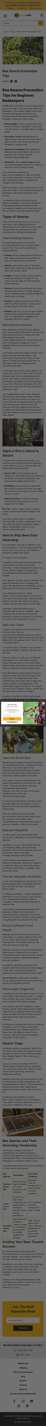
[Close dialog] (43, 703)
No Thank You (12, 722)
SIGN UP (12, 719)
